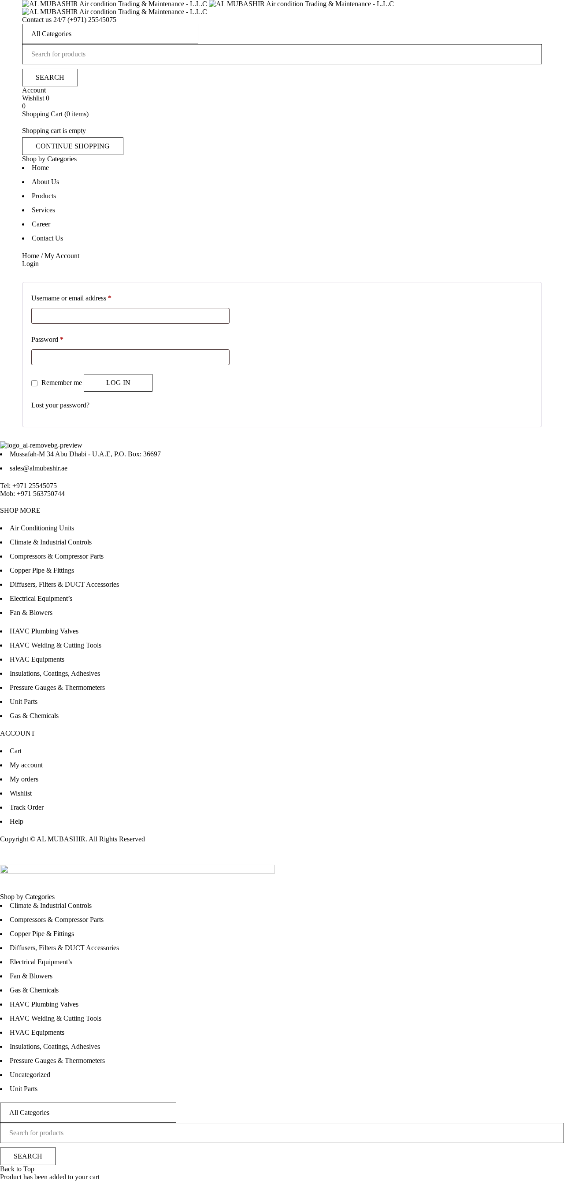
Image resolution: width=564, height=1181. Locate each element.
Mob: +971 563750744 (32, 493)
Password (47, 339)
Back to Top (17, 1169)
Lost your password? (60, 405)
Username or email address (71, 298)
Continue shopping (73, 146)
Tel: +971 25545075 (28, 485)
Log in (118, 382)
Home (30, 255)
